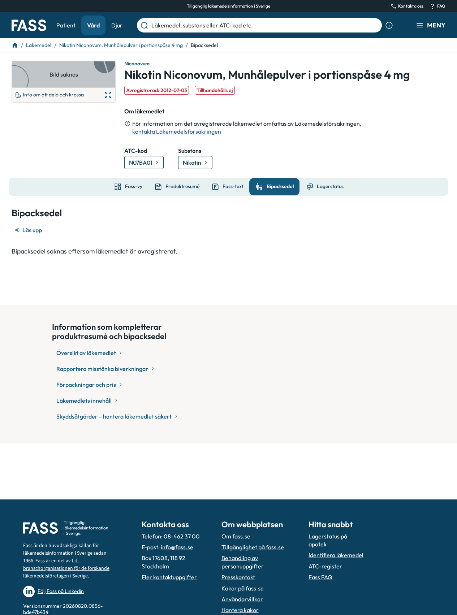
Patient (66, 25)
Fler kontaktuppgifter (169, 577)
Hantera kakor (240, 610)
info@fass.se (177, 547)
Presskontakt (238, 577)
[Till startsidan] (15, 45)
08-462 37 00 (182, 536)
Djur (116, 25)
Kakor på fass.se (242, 588)
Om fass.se (235, 536)
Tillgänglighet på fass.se (252, 547)
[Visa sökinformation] (389, 25)
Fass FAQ (320, 577)
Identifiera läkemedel (336, 555)
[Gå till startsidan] (29, 25)
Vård (93, 25)
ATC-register (325, 566)
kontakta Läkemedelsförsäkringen (176, 131)
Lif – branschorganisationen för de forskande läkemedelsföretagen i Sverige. (66, 568)
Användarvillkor (242, 599)
